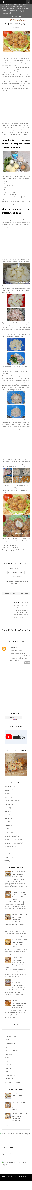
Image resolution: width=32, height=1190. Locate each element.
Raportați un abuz (7, 1154)
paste (6, 811)
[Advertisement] (16, 108)
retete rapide (9, 846)
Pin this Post (17, 576)
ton (22, 583)
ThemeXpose (15, 1176)
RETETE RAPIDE (10, 1043)
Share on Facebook (16, 568)
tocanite (7, 857)
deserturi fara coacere (12, 800)
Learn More (13, 16)
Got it (21, 16)
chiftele (17, 581)
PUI (6, 1047)
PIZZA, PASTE (9, 1068)
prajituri (7, 825)
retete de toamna (10, 836)
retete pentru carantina (12, 843)
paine (6, 808)
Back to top (25, 1179)
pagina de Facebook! (17, 550)
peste (22, 581)
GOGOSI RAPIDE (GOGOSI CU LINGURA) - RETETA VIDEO (19, 983)
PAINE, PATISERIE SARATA (13, 1082)
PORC (6, 1061)
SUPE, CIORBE (9, 1054)
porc (6, 822)
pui (5, 829)
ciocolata (7, 793)
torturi (7, 861)
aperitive (11, 581)
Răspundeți (27, 662)
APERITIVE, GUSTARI (11, 1050)
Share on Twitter (17, 572)
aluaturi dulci (9, 786)
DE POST (7, 1057)
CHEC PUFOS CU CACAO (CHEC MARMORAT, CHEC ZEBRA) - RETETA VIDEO (14, 962)
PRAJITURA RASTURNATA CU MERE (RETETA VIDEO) (19, 1003)
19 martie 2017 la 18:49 (15, 650)
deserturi (7, 797)
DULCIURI (8, 1065)
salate (6, 850)
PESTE (7, 1072)
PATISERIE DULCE (10, 1079)
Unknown (13, 647)
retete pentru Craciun (12, 839)
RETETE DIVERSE (10, 1075)
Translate (19, 720)
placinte (7, 818)
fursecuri (7, 804)
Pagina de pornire (10, 1036)
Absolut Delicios (21, 602)
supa (6, 854)
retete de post (9, 832)
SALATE (7, 1040)
